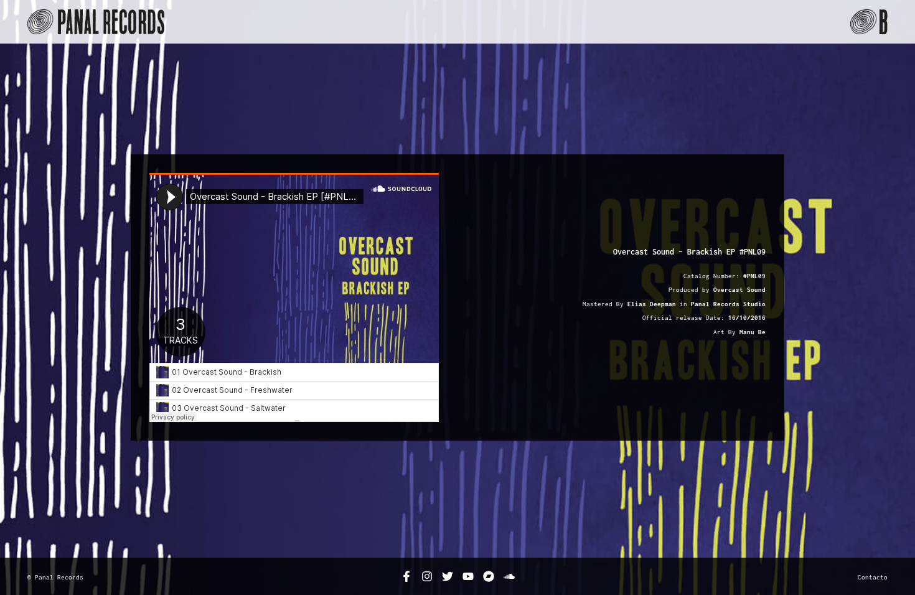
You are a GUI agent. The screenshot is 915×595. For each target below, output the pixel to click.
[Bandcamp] (488, 576)
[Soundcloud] (509, 576)
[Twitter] (447, 576)
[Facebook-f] (406, 576)
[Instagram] (427, 576)
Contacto (873, 577)
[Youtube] (468, 576)
